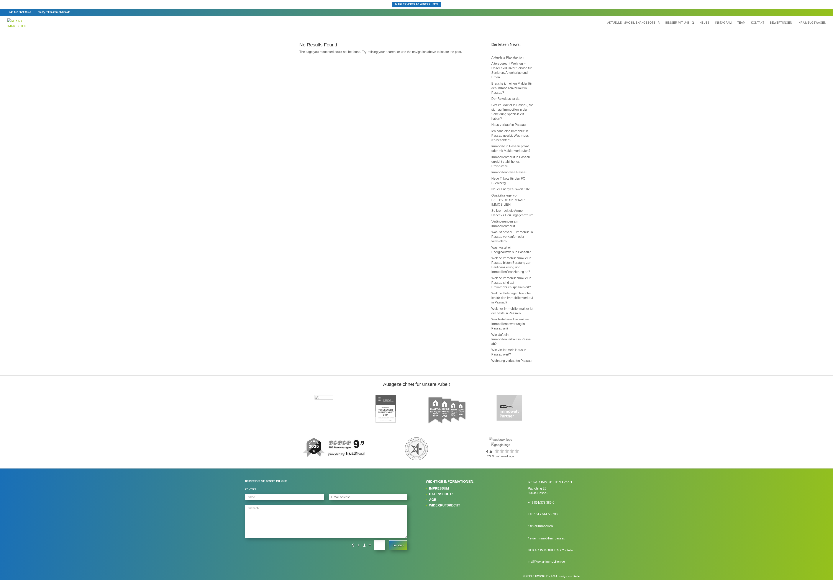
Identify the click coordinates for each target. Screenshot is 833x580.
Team (741, 22)
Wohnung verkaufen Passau (511, 360)
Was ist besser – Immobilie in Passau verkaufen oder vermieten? (512, 236)
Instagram (723, 22)
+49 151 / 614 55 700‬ (543, 514)
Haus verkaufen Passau (508, 124)
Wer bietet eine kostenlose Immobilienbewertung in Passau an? (510, 323)
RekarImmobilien (541, 526)
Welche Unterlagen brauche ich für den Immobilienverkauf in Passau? (512, 297)
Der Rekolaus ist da (505, 98)
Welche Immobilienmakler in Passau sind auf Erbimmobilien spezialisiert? (511, 282)
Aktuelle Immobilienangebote (631, 22)
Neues (704, 22)
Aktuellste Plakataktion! (507, 57)
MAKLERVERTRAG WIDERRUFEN (416, 4)
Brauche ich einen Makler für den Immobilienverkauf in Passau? (511, 88)
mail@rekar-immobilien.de (546, 561)
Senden (398, 545)
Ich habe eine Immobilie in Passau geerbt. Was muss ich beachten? (510, 135)
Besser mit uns (677, 22)
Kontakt (757, 22)
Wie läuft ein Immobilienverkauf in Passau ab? (511, 339)
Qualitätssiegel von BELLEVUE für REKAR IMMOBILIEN (508, 199)
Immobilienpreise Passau (509, 172)
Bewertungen (781, 22)
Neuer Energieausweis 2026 (511, 189)
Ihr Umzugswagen (812, 22)
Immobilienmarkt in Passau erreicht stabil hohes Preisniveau (510, 161)
